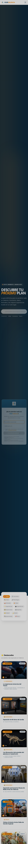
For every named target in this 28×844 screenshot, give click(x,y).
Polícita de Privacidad (12, 430)
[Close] (25, 400)
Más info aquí (21, 441)
